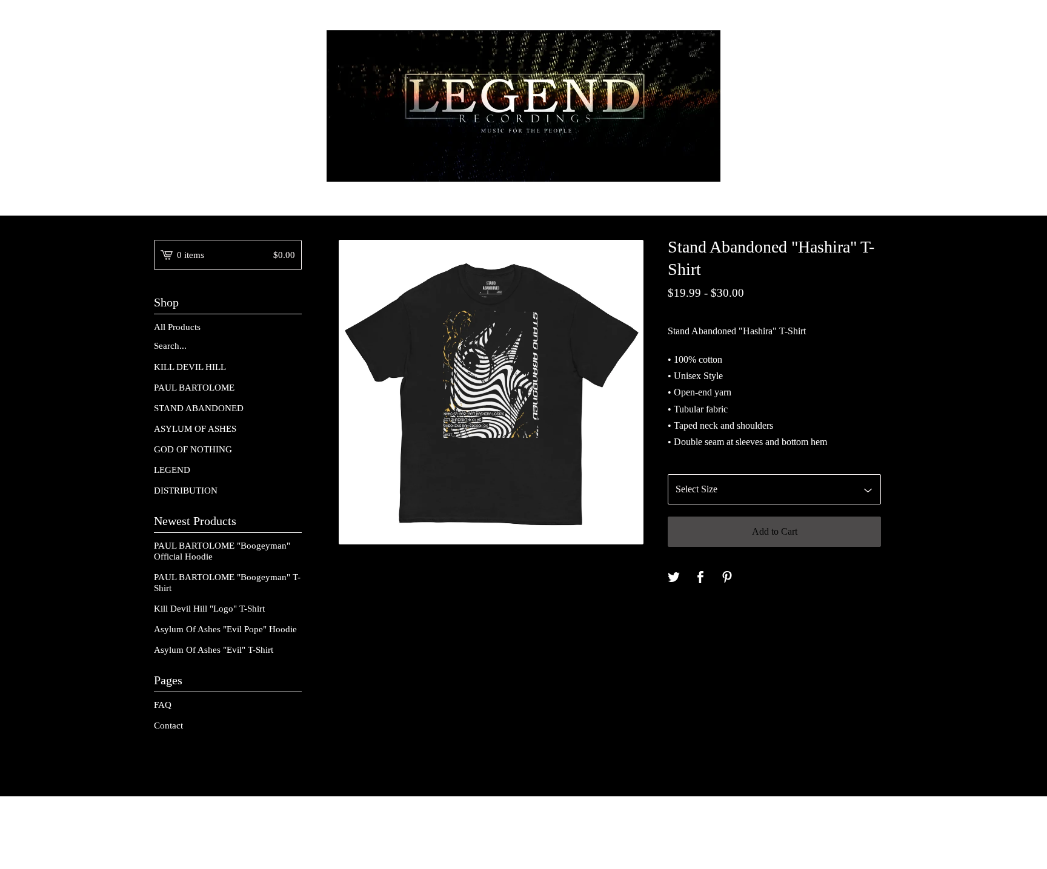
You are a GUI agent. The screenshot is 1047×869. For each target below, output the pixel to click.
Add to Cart (774, 531)
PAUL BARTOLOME (194, 387)
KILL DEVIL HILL (190, 367)
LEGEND (172, 470)
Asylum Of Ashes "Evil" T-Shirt (213, 650)
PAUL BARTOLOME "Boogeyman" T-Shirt (227, 582)
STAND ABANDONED (199, 408)
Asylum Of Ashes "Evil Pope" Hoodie (225, 629)
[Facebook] (887, 833)
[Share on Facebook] (700, 578)
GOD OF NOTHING (193, 449)
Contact (168, 725)
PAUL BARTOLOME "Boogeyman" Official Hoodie (222, 551)
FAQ (162, 705)
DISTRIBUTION (186, 490)
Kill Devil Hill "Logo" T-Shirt (209, 608)
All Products (177, 327)
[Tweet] (674, 578)
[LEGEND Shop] (523, 106)
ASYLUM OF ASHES (195, 429)
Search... (170, 346)
